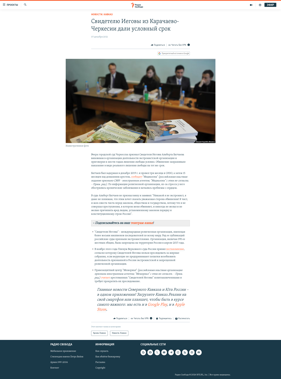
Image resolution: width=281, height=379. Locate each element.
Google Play (157, 305)
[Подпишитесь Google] (143, 352)
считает (105, 278)
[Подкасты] (192, 352)
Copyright (100, 368)
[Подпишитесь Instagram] (178, 352)
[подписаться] (199, 352)
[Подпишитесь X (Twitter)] (157, 352)
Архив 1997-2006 (59, 362)
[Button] (158, 45)
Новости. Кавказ (102, 14)
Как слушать (101, 351)
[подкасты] (260, 5)
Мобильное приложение (63, 351)
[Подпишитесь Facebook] (150, 352)
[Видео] (251, 5)
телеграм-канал (142, 223)
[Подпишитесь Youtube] (164, 352)
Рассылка (100, 362)
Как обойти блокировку (107, 357)
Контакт (54, 368)
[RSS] (185, 352)
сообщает (136, 177)
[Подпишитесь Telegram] (171, 352)
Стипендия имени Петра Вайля (66, 357)
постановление (175, 249)
